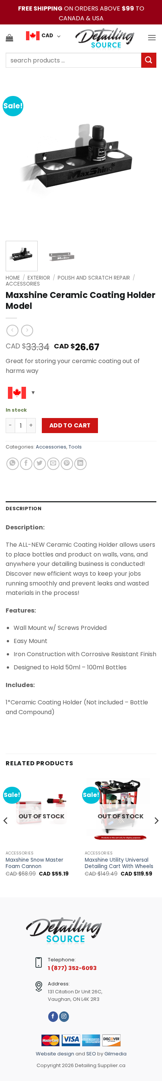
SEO (91, 1053)
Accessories (23, 283)
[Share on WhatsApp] (12, 464)
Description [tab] (23, 508)
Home (13, 277)
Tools (75, 447)
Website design (55, 1053)
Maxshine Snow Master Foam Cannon (34, 863)
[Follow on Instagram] (64, 1016)
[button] (9, 37)
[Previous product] (27, 330)
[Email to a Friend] (53, 464)
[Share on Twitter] (40, 464)
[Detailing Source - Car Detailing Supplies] (105, 37)
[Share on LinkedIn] (80, 464)
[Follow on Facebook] (53, 1016)
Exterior (39, 277)
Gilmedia (115, 1053)
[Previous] (18, 160)
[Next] (144, 160)
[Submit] (148, 60)
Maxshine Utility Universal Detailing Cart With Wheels (119, 863)
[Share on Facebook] (26, 464)
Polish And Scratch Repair (94, 277)
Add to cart (70, 425)
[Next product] (12, 330)
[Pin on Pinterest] (67, 464)
